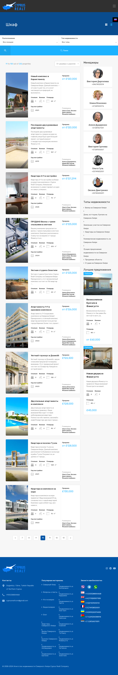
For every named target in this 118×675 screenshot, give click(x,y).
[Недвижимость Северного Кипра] (13, 9)
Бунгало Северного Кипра (49, 640)
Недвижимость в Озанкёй (66, 625)
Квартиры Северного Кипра (49, 625)
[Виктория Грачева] (98, 143)
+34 (92, 603)
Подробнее (17, 108)
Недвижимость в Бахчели (49, 655)
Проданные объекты (93, 260)
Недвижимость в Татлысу (66, 632)
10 (43, 538)
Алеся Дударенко (98, 125)
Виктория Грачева (97, 146)
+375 (93, 617)
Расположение (8, 38)
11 (50, 538)
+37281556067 (98, 150)
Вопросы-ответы (50, 592)
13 (64, 538)
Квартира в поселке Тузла (44, 443)
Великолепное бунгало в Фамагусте (94, 303)
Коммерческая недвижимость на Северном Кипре (97, 240)
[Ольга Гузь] (98, 165)
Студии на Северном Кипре (96, 263)
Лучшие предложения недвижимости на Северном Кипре (95, 252)
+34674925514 (98, 84)
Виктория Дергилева (98, 81)
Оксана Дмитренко (98, 190)
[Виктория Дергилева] (98, 77)
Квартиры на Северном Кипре (97, 232)
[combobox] (29, 42)
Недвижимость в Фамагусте (66, 640)
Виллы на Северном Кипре (96, 208)
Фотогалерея (48, 600)
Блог (45, 615)
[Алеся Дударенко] (98, 121)
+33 (92, 608)
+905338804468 (13, 595)
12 (57, 538)
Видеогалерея (49, 607)
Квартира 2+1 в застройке (44, 176)
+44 (93, 598)
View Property (98, 291)
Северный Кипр (49, 585)
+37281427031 (98, 128)
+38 (93, 612)
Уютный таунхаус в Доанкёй (45, 355)
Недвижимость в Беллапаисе (66, 587)
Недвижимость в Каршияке (66, 595)
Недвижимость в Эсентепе (66, 655)
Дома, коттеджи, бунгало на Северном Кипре (95, 216)
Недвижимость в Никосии (66, 617)
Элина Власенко (97, 103)
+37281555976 (98, 106)
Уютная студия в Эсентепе (44, 270)
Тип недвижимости (69, 38)
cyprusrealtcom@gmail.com (17, 601)
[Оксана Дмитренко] (98, 186)
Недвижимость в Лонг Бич (66, 610)
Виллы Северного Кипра (49, 632)
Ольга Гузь (97, 168)
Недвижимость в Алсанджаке (49, 647)
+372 (92, 621)
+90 (93, 594)
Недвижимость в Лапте (66, 602)
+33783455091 (98, 193)
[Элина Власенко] (98, 99)
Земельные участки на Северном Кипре (97, 227)
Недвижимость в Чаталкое (66, 647)
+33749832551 (98, 171)
